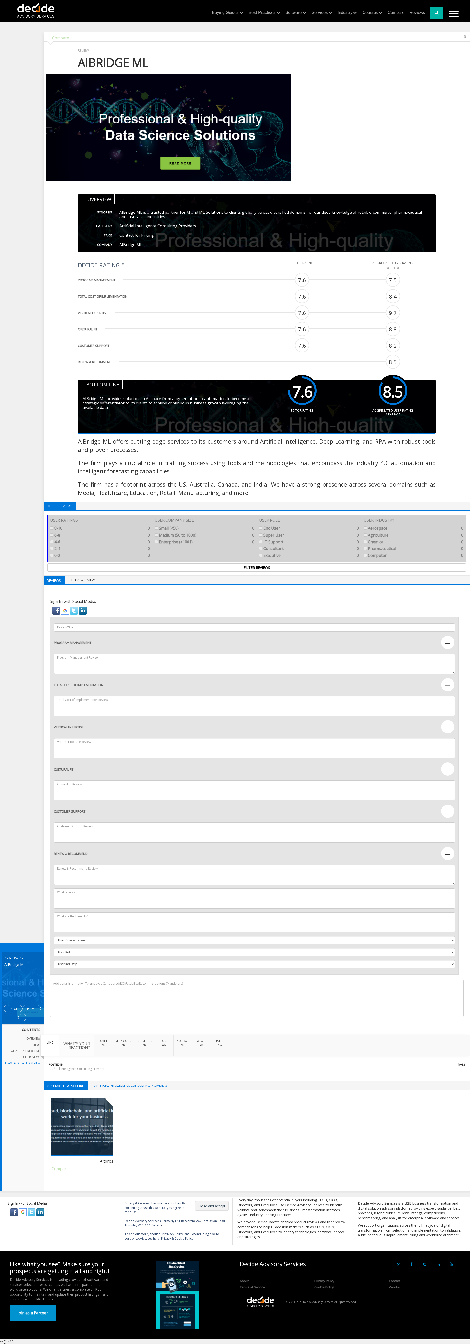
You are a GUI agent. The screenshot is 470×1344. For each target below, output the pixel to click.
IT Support (310, 542)
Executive (310, 555)
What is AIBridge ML (25, 1051)
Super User (310, 535)
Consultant (310, 548)
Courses (370, 12)
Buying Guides (225, 12)
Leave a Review (83, 580)
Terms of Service (252, 1287)
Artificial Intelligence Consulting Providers (77, 1069)
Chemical (415, 542)
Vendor (394, 1287)
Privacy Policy (324, 1281)
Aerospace (415, 528)
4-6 (101, 542)
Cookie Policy (324, 1287)
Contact (394, 1281)
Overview (33, 1038)
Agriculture (415, 535)
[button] (56, 610)
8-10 (101, 528)
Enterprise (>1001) (206, 542)
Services (320, 12)
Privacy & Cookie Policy (177, 1238)
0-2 (101, 555)
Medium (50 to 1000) (206, 535)
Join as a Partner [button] (32, 1313)
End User (310, 528)
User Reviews (31, 1057)
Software (293, 12)
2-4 (101, 548)
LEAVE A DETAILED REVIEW (22, 1063)
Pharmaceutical (415, 548)
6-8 (101, 535)
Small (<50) (206, 528)
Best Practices (262, 12)
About (244, 1281)
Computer (415, 555)
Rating (35, 1045)
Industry (345, 12)
